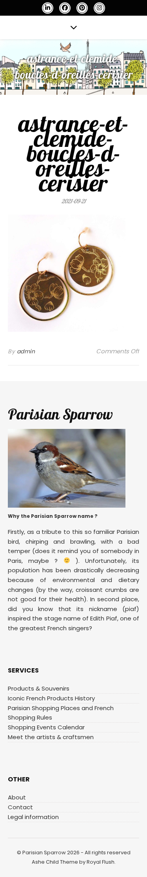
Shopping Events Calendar (46, 727)
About (17, 797)
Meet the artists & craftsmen (51, 737)
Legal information (33, 817)
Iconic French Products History (51, 698)
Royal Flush (100, 862)
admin (26, 351)
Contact (20, 807)
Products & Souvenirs (38, 688)
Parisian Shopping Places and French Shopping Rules (61, 712)
